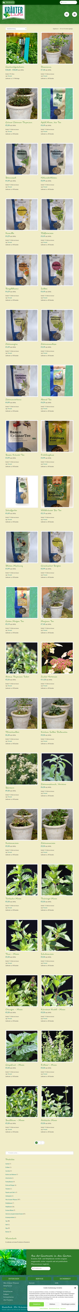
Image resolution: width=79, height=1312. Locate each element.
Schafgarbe (11, 510)
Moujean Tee (47, 621)
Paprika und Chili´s (10, 1192)
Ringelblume (11, 288)
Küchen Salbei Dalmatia (54, 732)
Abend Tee (46, 399)
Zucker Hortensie (49, 676)
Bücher (7, 1232)
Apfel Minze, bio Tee (51, 122)
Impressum (63, 1308)
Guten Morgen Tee (14, 621)
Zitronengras (11, 344)
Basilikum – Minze (14, 1120)
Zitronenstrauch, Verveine (53, 784)
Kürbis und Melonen (10, 1174)
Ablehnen (52, 1304)
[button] (75, 1288)
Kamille (9, 233)
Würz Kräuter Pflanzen (11, 1199)
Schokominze (47, 954)
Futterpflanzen (9, 1182)
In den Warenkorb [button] (58, 61)
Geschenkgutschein (14, 67)
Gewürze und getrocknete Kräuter (14, 1214)
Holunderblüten (49, 177)
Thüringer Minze (49, 898)
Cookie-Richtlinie (44, 1308)
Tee (6, 1221)
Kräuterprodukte (9, 1217)
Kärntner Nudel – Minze (53, 1009)
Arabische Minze (49, 1120)
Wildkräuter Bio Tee (51, 510)
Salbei (44, 288)
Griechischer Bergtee (51, 565)
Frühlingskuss (47, 454)
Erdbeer (7, 1167)
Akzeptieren (36, 1304)
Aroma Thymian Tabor (17, 676)
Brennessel (10, 177)
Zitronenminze (48, 843)
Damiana (46, 67)
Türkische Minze (13, 898)
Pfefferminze (47, 233)
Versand (10, 76)
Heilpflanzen (8, 1207)
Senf (6, 1224)
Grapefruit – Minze (14, 1064)
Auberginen (8, 1196)
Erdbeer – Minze (49, 1064)
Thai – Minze (12, 954)
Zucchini (7, 1171)
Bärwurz (9, 787)
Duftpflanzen (8, 1203)
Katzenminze (11, 843)
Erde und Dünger (9, 1185)
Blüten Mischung (14, 565)
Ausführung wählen (22, 61)
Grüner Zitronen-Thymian (18, 122)
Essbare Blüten (9, 1210)
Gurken (7, 1164)
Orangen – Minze (13, 1009)
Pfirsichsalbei (12, 732)
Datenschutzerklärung (54, 1308)
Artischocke (8, 1178)
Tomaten (7, 1189)
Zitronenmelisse (48, 344)
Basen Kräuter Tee (14, 454)
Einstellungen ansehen (68, 1304)
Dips (6, 1228)
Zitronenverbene (13, 399)
